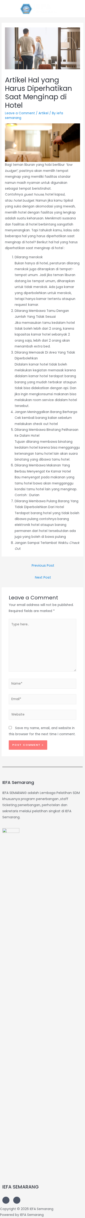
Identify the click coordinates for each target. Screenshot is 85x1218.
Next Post (43, 577)
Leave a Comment (20, 113)
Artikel (43, 113)
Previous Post (43, 565)
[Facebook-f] (16, 1200)
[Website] (42, 715)
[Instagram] (5, 1200)
